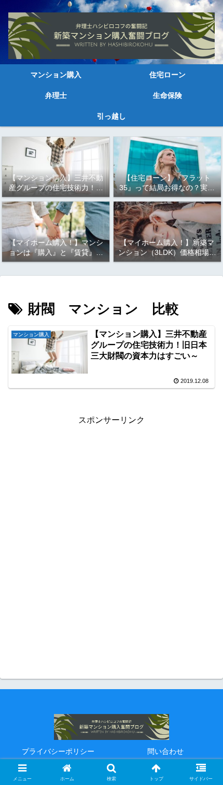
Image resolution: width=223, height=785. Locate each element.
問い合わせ (165, 751)
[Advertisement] (111, 539)
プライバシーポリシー (58, 751)
